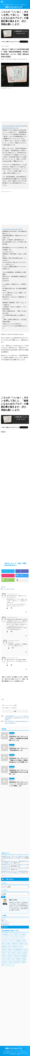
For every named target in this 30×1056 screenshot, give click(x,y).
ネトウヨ (4, 940)
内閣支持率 (14, 943)
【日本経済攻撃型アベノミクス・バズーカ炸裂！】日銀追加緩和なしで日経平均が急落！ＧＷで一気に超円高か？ (17, 717)
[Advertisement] (15, 105)
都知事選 (23, 961)
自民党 (10, 961)
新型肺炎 (25, 952)
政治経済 (3, 586)
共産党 (3, 943)
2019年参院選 (5, 934)
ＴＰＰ (12, 965)
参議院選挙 (4, 946)
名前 (3, 699)
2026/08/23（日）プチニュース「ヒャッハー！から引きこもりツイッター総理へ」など (18, 783)
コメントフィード (5, 922)
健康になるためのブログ (14, 7)
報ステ (21, 946)
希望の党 (4, 952)
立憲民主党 (4, 961)
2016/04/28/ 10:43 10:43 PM (12, 593)
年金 (9, 952)
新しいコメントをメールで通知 (10, 705)
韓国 (3, 965)
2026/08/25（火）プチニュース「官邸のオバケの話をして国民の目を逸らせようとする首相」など (18, 760)
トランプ (21, 937)
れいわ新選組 (22, 934)
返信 (26, 612)
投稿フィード (4, 920)
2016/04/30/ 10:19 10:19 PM (12, 657)
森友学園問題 (23, 955)
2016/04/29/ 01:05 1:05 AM (12, 617)
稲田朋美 (24, 958)
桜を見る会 (10, 955)
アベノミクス (4, 937)
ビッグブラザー (11, 940)
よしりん (4, 589)
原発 (26, 943)
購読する (6, 927)
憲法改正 (14, 952)
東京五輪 (4, 955)
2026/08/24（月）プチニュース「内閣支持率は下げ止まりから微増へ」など (18, 772)
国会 (10, 946)
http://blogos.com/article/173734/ (12, 229)
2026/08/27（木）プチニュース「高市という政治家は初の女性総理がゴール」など (18, 738)
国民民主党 (15, 946)
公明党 (24, 940)
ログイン (3, 919)
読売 (10, 589)
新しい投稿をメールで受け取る (10, 707)
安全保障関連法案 (17, 949)
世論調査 (18, 940)
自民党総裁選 (16, 961)
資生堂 (13, 589)
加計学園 (21, 943)
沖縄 (13, 958)
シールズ (11, 937)
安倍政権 (4, 949)
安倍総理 (10, 949)
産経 (8, 589)
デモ (17, 937)
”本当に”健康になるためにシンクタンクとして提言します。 (15, 1051)
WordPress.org (5, 924)
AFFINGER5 (17, 1054)
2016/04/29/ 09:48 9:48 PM (13, 640)
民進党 (8, 958)
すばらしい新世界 (13, 934)
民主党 (3, 958)
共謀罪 (8, 943)
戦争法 (19, 952)
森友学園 (16, 955)
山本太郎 (25, 949)
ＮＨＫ (7, 965)
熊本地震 (18, 958)
